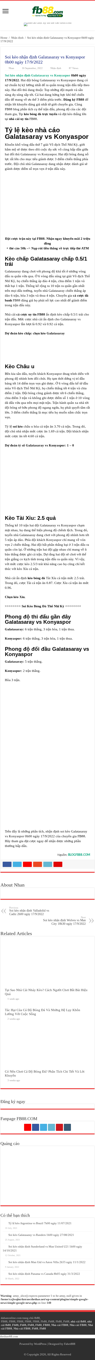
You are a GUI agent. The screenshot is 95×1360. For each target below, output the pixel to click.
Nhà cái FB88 (59, 1325)
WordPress (40, 1343)
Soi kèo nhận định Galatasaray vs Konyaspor (37, 75)
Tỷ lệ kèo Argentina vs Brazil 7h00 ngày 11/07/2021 (40, 1223)
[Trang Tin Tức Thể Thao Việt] (47, 10)
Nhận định (17, 37)
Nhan (11, 68)
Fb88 (44, 1321)
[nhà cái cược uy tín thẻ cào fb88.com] (47, 24)
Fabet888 (69, 1343)
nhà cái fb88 (78, 1321)
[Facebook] (35, 1127)
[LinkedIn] (51, 1127)
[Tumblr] (67, 1127)
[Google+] (27, 1127)
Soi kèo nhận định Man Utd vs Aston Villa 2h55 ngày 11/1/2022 (47, 1262)
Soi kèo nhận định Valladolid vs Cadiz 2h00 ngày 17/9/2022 (29, 911)
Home (4, 37)
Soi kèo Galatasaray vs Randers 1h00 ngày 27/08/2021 (41, 1235)
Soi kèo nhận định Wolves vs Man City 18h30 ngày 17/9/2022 (64, 920)
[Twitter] (43, 1127)
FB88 (4, 1321)
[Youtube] (59, 1127)
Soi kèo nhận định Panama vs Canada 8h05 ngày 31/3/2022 (44, 1273)
